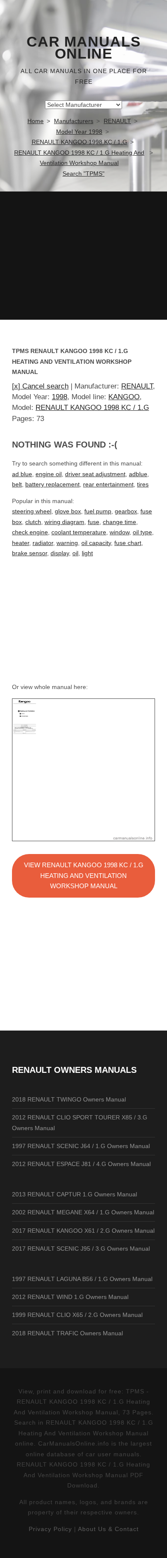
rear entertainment (108, 484)
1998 (59, 397)
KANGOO (124, 397)
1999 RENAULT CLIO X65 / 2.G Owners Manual (77, 1314)
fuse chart (127, 542)
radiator (43, 542)
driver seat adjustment (95, 474)
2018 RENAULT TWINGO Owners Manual (69, 1099)
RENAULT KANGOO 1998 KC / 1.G (92, 407)
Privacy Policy (50, 1529)
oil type (142, 532)
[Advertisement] (83, 255)
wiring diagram (64, 521)
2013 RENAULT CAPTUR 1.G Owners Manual (74, 1194)
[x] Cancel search (40, 386)
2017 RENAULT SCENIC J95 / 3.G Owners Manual (81, 1248)
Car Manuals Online (84, 48)
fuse (93, 521)
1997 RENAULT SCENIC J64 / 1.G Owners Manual (81, 1146)
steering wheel (31, 511)
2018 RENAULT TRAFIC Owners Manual (67, 1333)
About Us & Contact (108, 1529)
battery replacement (52, 484)
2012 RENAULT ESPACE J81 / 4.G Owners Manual (81, 1163)
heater (20, 542)
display (60, 553)
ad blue (22, 474)
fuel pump (97, 511)
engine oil (49, 474)
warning (67, 542)
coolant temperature (78, 532)
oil (75, 553)
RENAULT (137, 386)
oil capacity (96, 542)
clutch (33, 521)
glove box (68, 511)
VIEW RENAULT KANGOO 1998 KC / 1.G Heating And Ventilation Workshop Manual (83, 875)
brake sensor (29, 553)
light (87, 553)
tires (143, 484)
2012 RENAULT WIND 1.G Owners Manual (70, 1296)
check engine (30, 532)
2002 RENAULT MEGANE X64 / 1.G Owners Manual (83, 1212)
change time (119, 521)
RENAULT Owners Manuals (74, 1070)
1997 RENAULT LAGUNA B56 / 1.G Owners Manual (82, 1278)
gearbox (126, 511)
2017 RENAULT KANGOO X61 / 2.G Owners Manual (83, 1230)
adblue (138, 474)
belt (17, 484)
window (119, 532)
